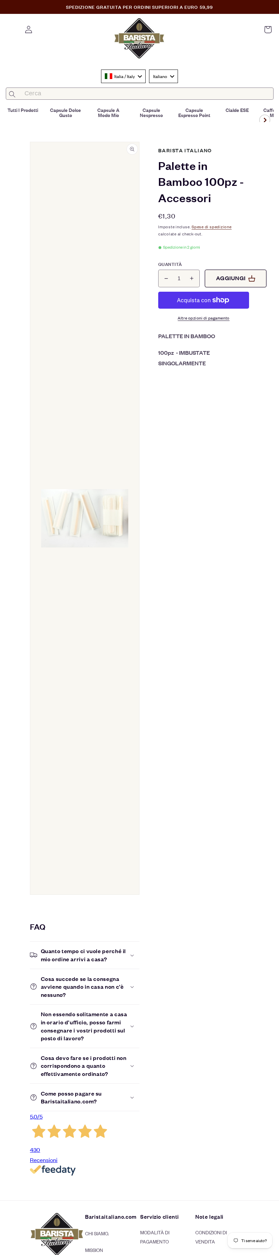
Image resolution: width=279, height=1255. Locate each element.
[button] (268, 29)
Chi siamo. (97, 1233)
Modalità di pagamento (154, 1237)
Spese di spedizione (212, 227)
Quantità (170, 263)
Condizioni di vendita (211, 1237)
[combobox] (123, 76)
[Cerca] (12, 94)
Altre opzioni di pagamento (203, 318)
